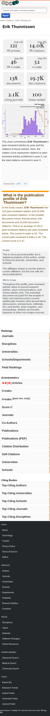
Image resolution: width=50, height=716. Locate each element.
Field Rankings (12, 367)
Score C (7, 407)
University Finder (10, 698)
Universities (10, 351)
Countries (6, 609)
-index (7, 390)
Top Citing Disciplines (16, 516)
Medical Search (9, 663)
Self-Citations (11, 454)
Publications (10, 430)
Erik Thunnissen (23, 20)
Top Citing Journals (15, 508)
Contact (5, 541)
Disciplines (9, 343)
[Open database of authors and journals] (10, 1)
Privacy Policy (8, 546)
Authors (10, 20)
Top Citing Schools (14, 501)
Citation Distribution (15, 446)
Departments (8, 592)
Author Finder (8, 693)
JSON (19, 184)
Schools (7, 470)
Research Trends (10, 688)
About (5, 530)
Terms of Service (9, 552)
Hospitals (6, 598)
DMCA (5, 557)
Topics (5, 628)
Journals (7, 336)
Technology (7, 535)
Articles (12, 383)
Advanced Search (10, 658)
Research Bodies (10, 603)
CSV (25, 184)
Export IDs (7, 682)
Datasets (6, 633)
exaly (2, 20)
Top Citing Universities (17, 493)
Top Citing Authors (14, 485)
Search (6, 16)
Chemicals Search (10, 669)
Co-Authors (9, 422)
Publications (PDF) (14, 438)
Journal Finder (8, 704)
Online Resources (10, 644)
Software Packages (11, 639)
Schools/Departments (16, 359)
